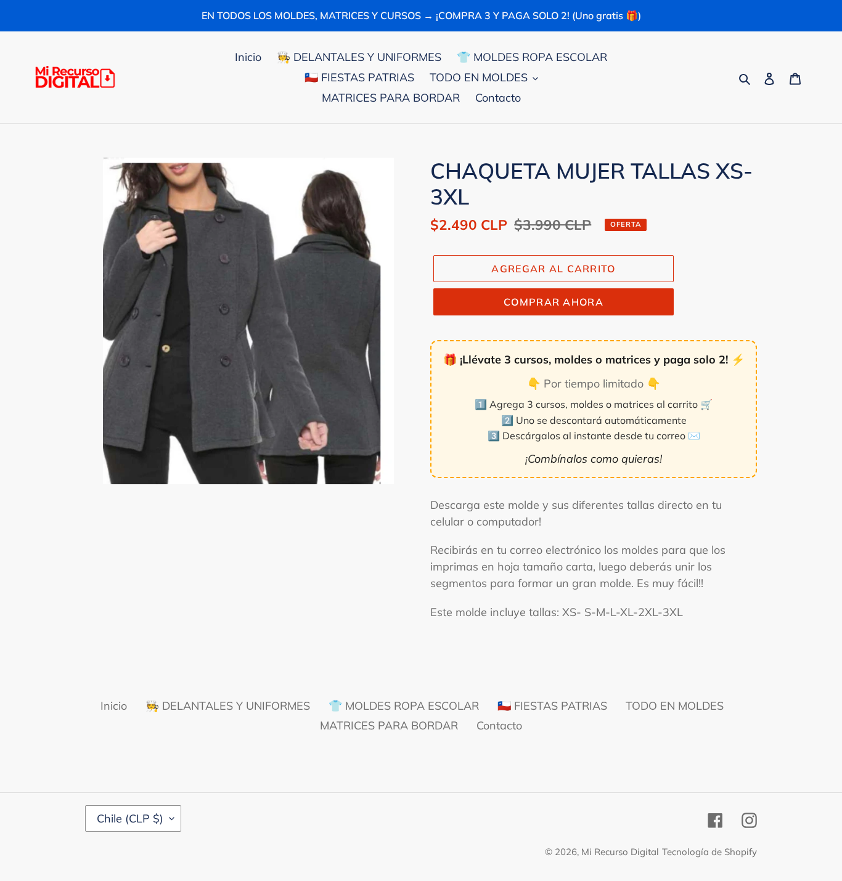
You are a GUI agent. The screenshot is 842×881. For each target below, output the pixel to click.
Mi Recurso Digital (620, 852)
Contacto (499, 725)
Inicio (113, 706)
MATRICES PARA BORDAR (389, 725)
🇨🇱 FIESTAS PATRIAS (552, 706)
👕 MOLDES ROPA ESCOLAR (404, 706)
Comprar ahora (553, 302)
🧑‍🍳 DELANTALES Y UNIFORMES (227, 706)
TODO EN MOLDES (675, 706)
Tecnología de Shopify (709, 852)
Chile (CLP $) (130, 818)
